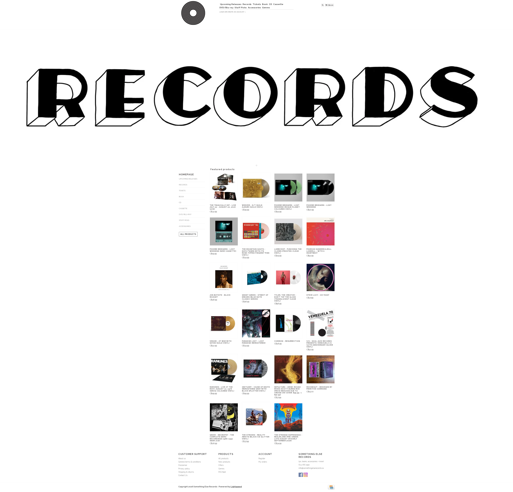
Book (265, 4)
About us (182, 458)
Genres (266, 7)
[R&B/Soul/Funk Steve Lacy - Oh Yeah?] (321, 277)
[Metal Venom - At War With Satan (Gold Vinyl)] (224, 323)
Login (221, 12)
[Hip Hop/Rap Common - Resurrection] (288, 323)
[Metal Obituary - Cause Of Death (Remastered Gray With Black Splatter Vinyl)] (256, 369)
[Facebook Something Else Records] (301, 475)
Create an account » (236, 12)
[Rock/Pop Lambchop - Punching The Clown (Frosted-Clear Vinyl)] (288, 231)
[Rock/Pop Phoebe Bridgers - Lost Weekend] (321, 187)
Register (262, 458)
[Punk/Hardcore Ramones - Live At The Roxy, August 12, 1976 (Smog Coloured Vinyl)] (224, 369)
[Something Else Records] (197, 14)
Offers (221, 465)
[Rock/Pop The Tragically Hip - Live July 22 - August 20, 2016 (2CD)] (224, 187)
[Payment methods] (331, 487)
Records (247, 4)
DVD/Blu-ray (226, 7)
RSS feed (222, 472)
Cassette (278, 4)
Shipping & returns (186, 472)
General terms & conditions (189, 462)
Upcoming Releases (231, 4)
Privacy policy (184, 469)
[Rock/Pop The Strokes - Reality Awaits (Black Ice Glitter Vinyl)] (256, 417)
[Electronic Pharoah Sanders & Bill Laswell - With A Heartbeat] (321, 231)
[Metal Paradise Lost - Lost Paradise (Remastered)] (256, 323)
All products (188, 234)
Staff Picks (241, 7)
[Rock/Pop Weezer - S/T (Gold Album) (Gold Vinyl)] (256, 187)
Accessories (254, 7)
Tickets (257, 4)
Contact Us (182, 475)
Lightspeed (236, 487)
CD (270, 4)
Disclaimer (182, 465)
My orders (263, 462)
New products (224, 462)
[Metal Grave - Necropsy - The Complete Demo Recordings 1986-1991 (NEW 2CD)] (224, 417)
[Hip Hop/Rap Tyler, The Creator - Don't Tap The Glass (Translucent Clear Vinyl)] (288, 277)
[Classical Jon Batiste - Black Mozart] (224, 277)
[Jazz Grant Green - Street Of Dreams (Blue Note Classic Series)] (256, 277)
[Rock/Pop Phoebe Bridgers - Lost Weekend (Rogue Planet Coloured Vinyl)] (288, 187)
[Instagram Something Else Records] (305, 475)
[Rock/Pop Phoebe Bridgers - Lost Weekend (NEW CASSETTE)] (224, 231)
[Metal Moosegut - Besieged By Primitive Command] (321, 369)
